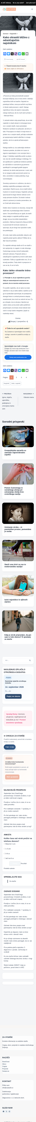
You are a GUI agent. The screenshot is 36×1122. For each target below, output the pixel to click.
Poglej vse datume (13, 696)
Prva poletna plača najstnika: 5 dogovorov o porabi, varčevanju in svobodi (15, 950)
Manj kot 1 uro (10, 844)
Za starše (12, 881)
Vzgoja (4, 1066)
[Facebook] (3, 1111)
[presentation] (18, 436)
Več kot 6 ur (9, 858)
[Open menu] (32, 9)
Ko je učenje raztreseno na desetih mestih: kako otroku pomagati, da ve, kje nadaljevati (18, 941)
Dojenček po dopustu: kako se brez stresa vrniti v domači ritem (16, 933)
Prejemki (5, 1069)
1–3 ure (8, 849)
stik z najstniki (16, 383)
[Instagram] (9, 1111)
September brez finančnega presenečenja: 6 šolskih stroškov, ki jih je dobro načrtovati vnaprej (17, 796)
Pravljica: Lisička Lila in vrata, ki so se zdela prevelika (17, 803)
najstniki (6, 383)
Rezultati (24, 863)
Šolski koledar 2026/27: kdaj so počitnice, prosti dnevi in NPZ (14, 966)
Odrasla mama (28, 395)
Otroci (4, 1064)
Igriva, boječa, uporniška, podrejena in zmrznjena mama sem (8, 401)
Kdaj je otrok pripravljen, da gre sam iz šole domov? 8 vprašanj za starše (17, 637)
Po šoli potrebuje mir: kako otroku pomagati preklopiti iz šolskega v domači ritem (18, 818)
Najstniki (13, 34)
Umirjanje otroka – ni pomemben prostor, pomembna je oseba (17, 529)
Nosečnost (5, 1061)
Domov (5, 34)
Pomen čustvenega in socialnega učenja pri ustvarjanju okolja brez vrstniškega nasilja (14, 491)
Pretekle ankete (9, 868)
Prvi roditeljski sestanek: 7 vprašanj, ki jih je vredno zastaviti (17, 810)
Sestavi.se (5, 1071)
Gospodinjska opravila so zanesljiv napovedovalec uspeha (15, 452)
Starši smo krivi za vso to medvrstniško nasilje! (15, 565)
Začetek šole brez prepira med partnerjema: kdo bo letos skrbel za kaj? (17, 825)
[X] (6, 1111)
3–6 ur (7, 854)
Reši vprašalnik (12, 777)
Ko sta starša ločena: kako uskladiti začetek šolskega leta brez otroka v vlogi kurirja (18, 958)
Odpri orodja (9, 747)
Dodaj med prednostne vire (18, 357)
